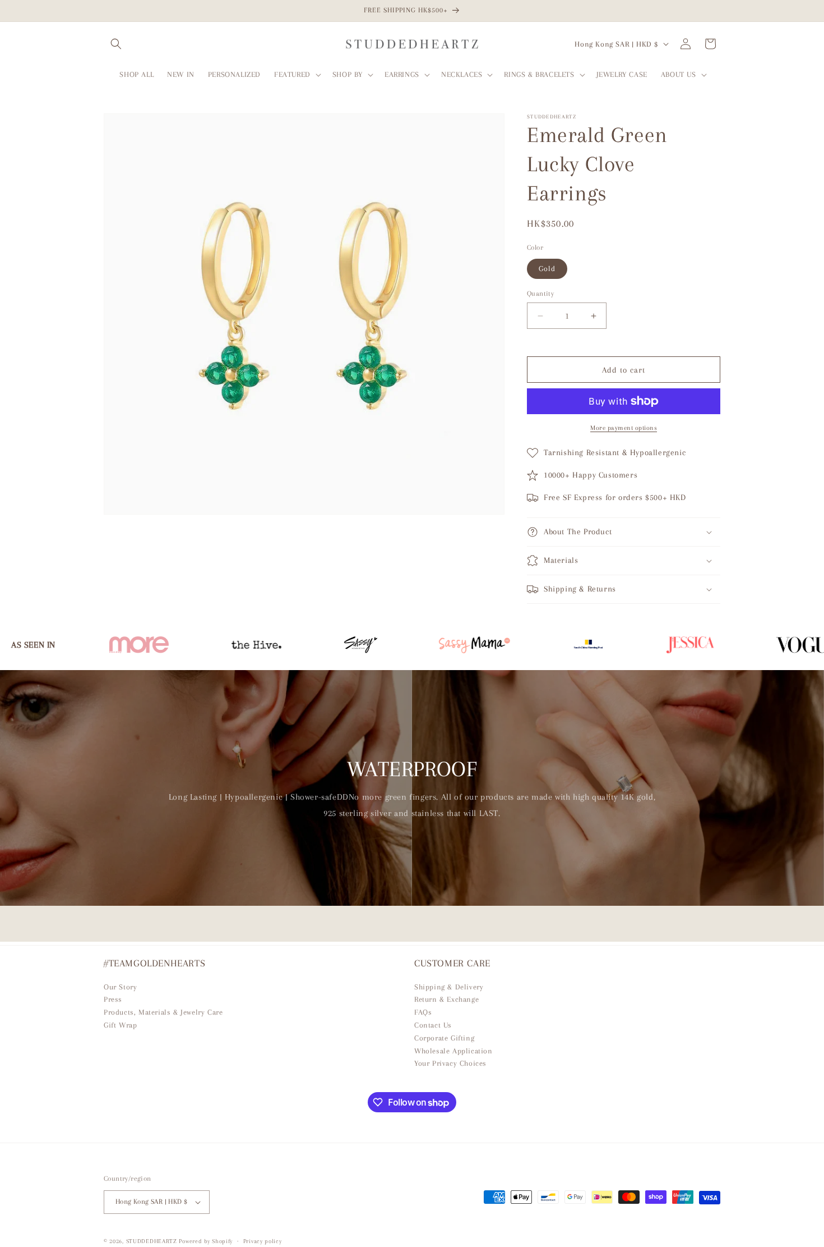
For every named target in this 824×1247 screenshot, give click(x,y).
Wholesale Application (453, 1051)
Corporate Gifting (444, 1038)
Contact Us (433, 1025)
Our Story (120, 987)
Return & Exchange (446, 999)
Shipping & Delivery (448, 987)
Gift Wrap (120, 1025)
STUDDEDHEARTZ (151, 1241)
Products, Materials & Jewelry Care (163, 1012)
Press (113, 999)
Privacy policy (262, 1241)
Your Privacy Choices (450, 1063)
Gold (547, 268)
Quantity (540, 293)
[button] (116, 43)
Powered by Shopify (206, 1241)
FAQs (423, 1012)
